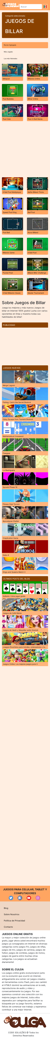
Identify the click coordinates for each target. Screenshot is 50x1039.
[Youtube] (29, 898)
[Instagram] (38, 898)
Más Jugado (8, 52)
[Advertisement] (25, 149)
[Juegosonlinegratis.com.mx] (12, 5)
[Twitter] (11, 898)
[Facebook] (20, 898)
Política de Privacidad (14, 920)
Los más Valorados (10, 58)
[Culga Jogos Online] (25, 1021)
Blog (6, 908)
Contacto (8, 927)
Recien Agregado (10, 45)
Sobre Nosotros (11, 914)
